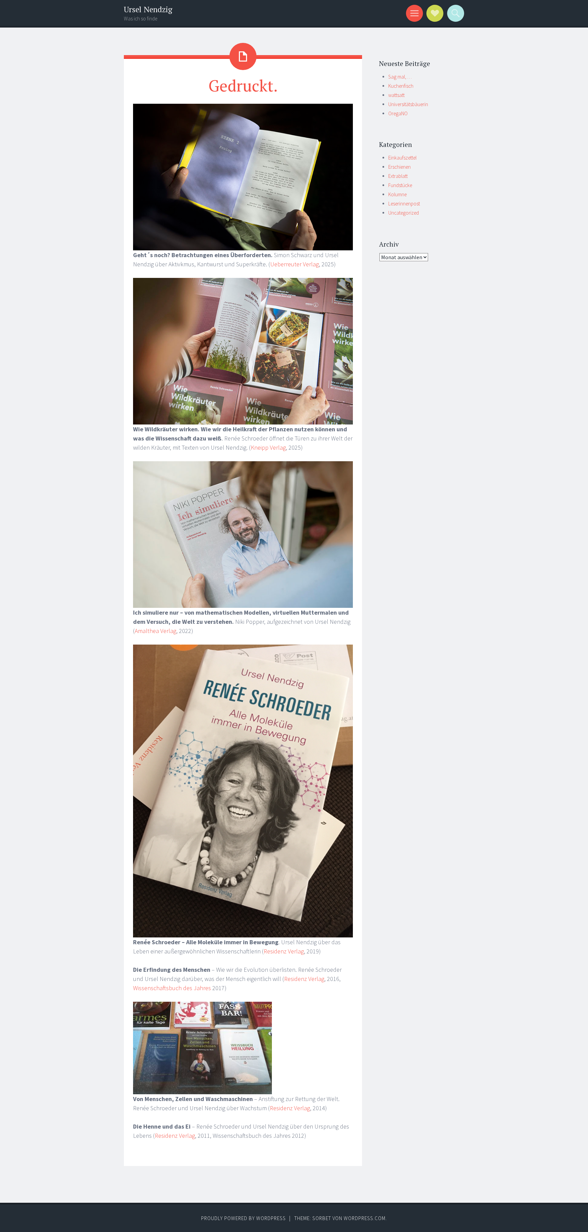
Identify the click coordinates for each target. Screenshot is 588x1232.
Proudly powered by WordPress (243, 1218)
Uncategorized (403, 213)
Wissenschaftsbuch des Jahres (172, 988)
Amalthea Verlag (155, 631)
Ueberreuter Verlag (294, 264)
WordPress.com (365, 1218)
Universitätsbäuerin (408, 104)
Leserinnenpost (404, 203)
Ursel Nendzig (148, 9)
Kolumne (397, 194)
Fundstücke (400, 185)
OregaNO (398, 113)
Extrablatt (398, 176)
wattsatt (396, 95)
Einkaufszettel (402, 157)
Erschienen (399, 167)
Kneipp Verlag (268, 447)
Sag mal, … (400, 76)
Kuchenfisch (400, 86)
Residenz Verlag (284, 951)
